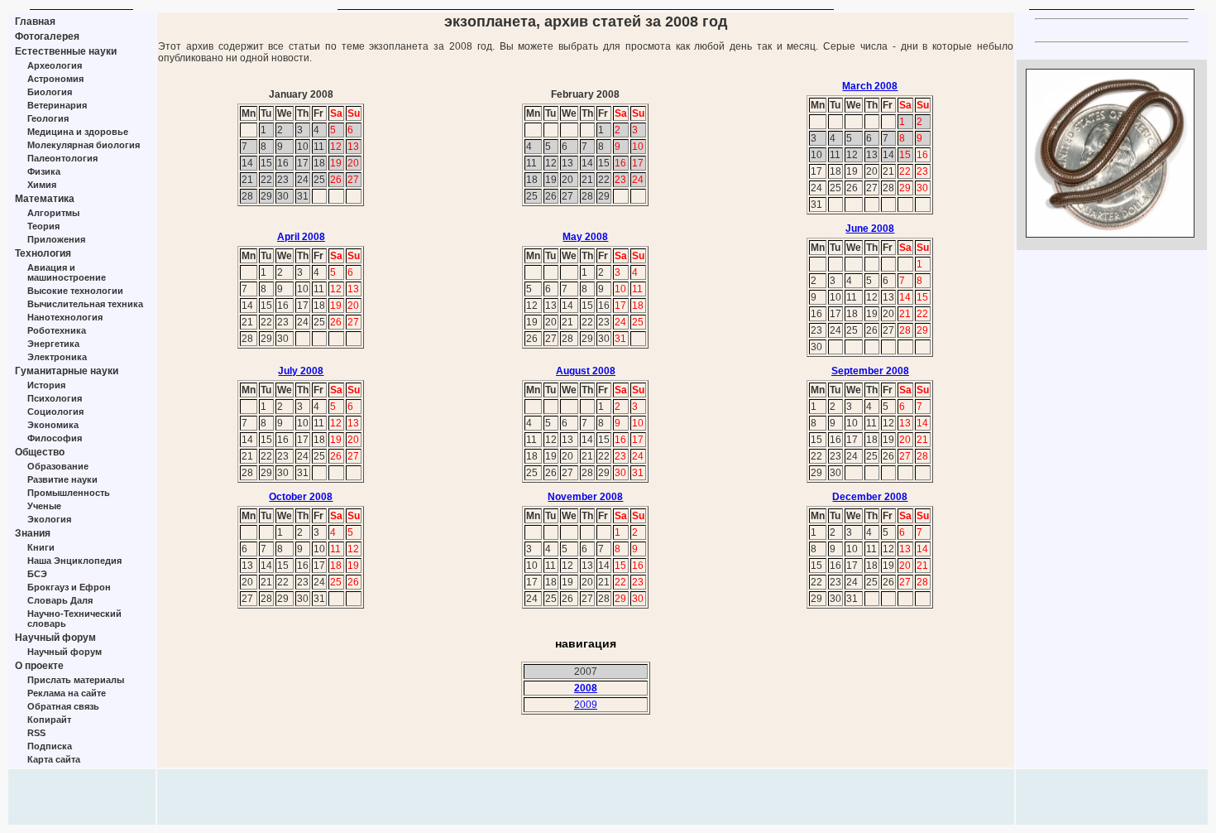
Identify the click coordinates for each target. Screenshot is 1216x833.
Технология (43, 253)
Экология (49, 519)
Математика (44, 199)
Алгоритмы (53, 213)
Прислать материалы (75, 680)
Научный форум (55, 637)
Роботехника (56, 330)
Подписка (49, 746)
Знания (32, 533)
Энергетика (53, 344)
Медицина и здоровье (77, 132)
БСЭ (37, 574)
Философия (54, 438)
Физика (43, 171)
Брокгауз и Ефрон (69, 587)
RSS (36, 733)
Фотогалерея (47, 36)
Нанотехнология (65, 317)
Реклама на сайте (66, 693)
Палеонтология (62, 158)
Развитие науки (62, 479)
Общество (40, 452)
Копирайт (49, 720)
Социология (55, 411)
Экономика (53, 425)
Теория (43, 226)
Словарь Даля (60, 600)
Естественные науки (66, 51)
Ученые (44, 506)
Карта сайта (53, 759)
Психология (54, 398)
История (46, 385)
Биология (49, 92)
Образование (58, 466)
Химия (41, 185)
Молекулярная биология (83, 145)
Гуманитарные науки (66, 371)
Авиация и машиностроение (66, 272)
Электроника (57, 357)
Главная (35, 21)
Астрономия (55, 79)
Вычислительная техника (85, 304)
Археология (54, 65)
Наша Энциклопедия (74, 561)
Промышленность (68, 493)
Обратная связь (63, 706)
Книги (41, 547)
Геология (48, 118)
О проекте (39, 666)
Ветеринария (57, 105)
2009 (585, 704)
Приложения (56, 239)
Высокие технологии (75, 291)
